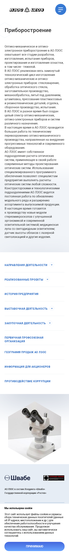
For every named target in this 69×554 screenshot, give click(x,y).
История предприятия (21, 294)
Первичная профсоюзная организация (24, 339)
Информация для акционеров (27, 366)
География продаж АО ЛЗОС (25, 352)
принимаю (34, 546)
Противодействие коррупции (28, 381)
